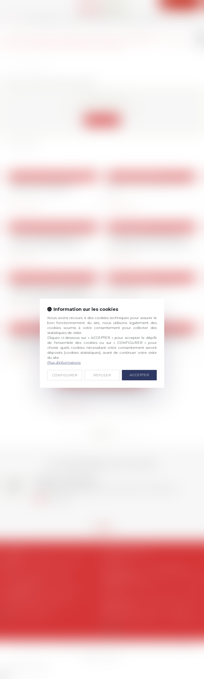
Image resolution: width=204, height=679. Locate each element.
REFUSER (102, 375)
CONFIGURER (64, 375)
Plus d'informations (64, 362)
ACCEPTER (139, 375)
